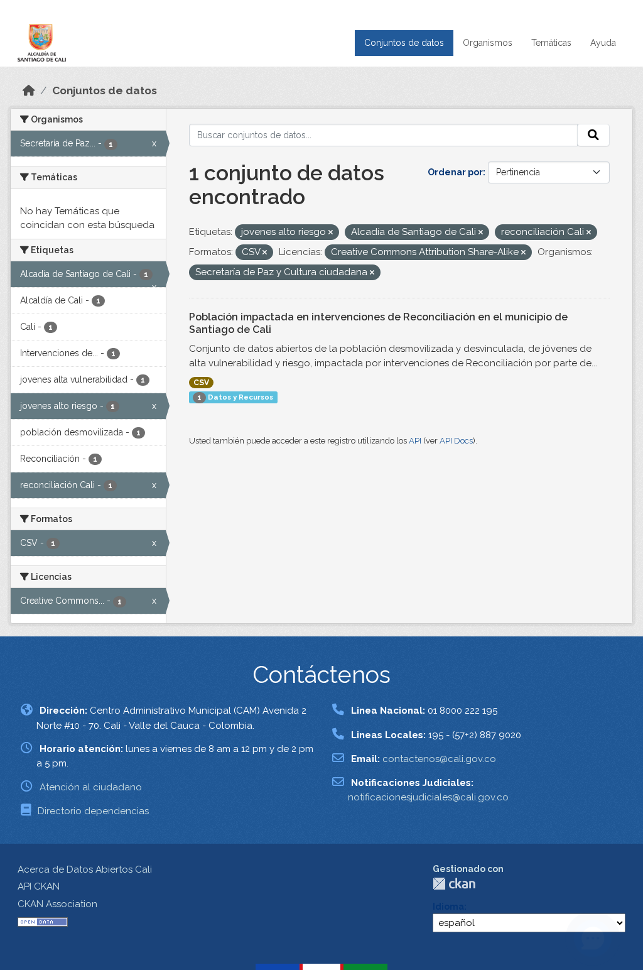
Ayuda (603, 43)
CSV (201, 382)
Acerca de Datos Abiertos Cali (85, 869)
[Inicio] (29, 90)
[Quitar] (330, 233)
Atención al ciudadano (91, 787)
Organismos (487, 43)
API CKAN (39, 886)
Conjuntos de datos (404, 43)
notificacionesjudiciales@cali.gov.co (428, 797)
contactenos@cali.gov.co (439, 759)
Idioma (448, 907)
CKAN (454, 883)
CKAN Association (57, 904)
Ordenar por (455, 172)
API (415, 440)
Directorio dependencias (93, 811)
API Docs (456, 440)
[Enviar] (593, 135)
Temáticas (551, 43)
